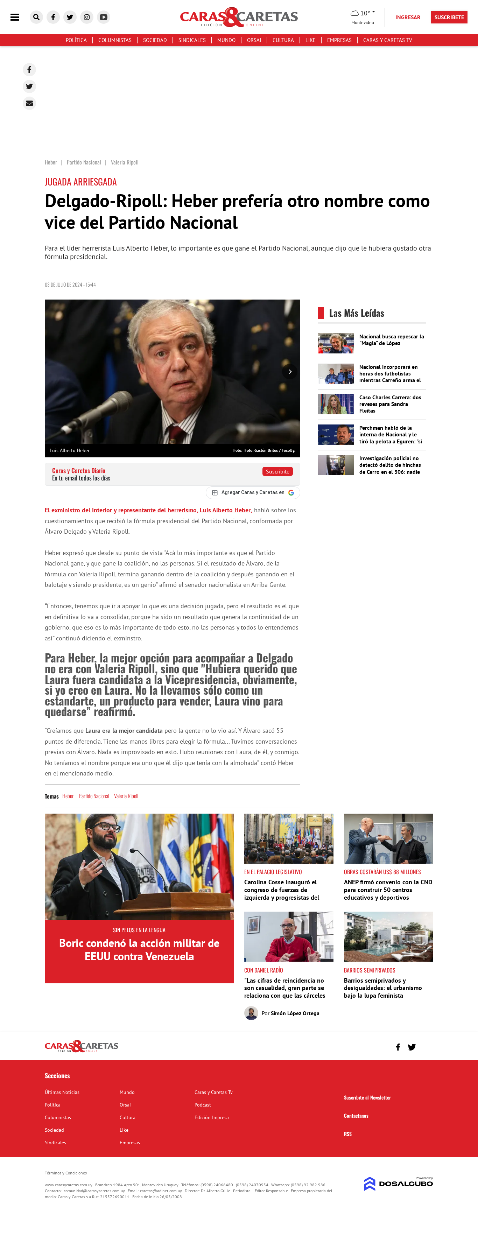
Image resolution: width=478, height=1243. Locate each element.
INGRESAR (408, 17)
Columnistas (115, 40)
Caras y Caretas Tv (387, 40)
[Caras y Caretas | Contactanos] (425, 1046)
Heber (68, 796)
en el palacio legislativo (273, 872)
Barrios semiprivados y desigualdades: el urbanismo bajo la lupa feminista (383, 987)
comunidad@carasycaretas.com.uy (94, 1190)
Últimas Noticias (62, 1092)
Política (76, 40)
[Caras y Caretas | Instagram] (86, 17)
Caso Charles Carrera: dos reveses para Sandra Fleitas (390, 404)
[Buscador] (36, 17)
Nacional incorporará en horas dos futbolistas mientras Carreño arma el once (390, 377)
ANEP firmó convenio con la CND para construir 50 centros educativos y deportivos (388, 889)
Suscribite (277, 471)
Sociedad (155, 40)
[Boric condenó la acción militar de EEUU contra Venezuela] (139, 867)
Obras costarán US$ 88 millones (382, 872)
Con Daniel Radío (263, 970)
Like (310, 40)
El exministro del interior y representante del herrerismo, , (148, 510)
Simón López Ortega (295, 1013)
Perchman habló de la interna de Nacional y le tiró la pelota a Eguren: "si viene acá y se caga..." (390, 437)
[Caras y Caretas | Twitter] (70, 17)
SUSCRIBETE (449, 17)
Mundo (226, 40)
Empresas (339, 40)
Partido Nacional (94, 796)
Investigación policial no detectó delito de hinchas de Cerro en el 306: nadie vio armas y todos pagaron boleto (391, 472)
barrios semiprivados (369, 970)
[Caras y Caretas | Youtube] (103, 17)
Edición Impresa (212, 1117)
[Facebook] (29, 69)
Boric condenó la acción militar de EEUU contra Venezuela (139, 949)
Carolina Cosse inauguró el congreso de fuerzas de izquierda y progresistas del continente (281, 893)
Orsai (254, 40)
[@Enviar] (29, 103)
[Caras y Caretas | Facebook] (53, 17)
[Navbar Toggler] (19, 17)
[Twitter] (29, 86)
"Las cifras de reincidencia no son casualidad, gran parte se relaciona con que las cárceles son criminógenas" (284, 991)
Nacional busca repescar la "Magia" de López (391, 339)
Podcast (203, 1105)
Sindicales (192, 40)
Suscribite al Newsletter (367, 1097)
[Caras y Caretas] (81, 1051)
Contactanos (356, 1115)
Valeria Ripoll (126, 796)
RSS (348, 1133)
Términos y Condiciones (66, 1172)
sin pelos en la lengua (139, 930)
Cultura (283, 40)
